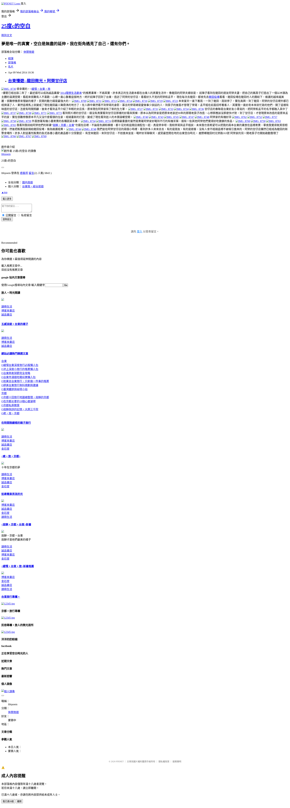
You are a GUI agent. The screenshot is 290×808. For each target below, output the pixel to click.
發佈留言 (7, 219)
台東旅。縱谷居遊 (33, 186)
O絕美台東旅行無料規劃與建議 (19, 385)
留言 (31, 173)
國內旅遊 (27, 182)
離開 (19, 801)
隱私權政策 (163, 761)
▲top (4, 192)
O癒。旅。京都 (10, 413)
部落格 (12, 62)
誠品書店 (6, 314)
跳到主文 (6, 35)
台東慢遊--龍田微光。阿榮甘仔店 (37, 81)
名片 (10, 66)
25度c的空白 (16, 26)
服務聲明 (177, 761)
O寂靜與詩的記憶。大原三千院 (19, 409)
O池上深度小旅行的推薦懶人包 (19, 369)
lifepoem (6, 154)
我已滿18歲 (8, 801)
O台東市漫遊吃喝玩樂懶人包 (18, 377)
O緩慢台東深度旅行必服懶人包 (19, 365)
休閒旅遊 (28, 51)
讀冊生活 (6, 306)
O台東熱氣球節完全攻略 (15, 373)
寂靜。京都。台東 (63, 125)
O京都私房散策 (10, 405)
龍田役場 (214, 97)
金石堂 (5, 448)
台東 (4, 361)
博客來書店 (8, 310)
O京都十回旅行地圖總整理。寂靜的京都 (25, 397)
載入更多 (7, 199)
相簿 (10, 58)
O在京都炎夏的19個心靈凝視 (18, 401)
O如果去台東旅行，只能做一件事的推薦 (25, 381)
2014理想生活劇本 (71, 93)
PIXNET (120, 761)
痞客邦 (24, 173)
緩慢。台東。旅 (41, 88)
